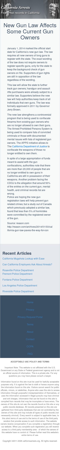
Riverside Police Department (18, 291)
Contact (30, 339)
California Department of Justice (29, 146)
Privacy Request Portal (30, 317)
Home (30, 302)
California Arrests (15, 7)
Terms (30, 324)
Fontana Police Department (17, 279)
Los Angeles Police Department (19, 285)
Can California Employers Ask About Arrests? (27, 264)
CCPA (30, 346)
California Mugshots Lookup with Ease (23, 258)
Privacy (30, 309)
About (30, 331)
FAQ (30, 354)
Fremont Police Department (17, 273)
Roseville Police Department (18, 270)
